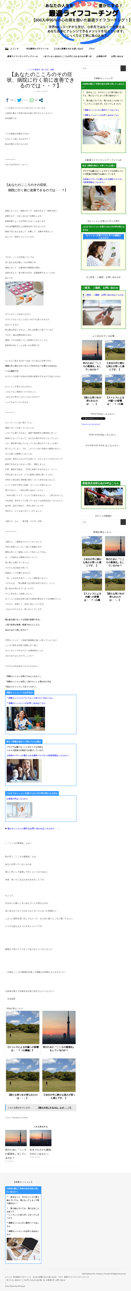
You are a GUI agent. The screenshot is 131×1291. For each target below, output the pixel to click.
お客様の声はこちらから (17, 798)
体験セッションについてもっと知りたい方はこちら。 (32, 698)
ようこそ (14, 48)
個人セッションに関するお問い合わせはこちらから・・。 (34, 828)
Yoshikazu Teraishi (20, 1117)
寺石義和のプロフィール (37, 48)
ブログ (92, 48)
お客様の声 (101, 56)
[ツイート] (22, 100)
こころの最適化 (34, 69)
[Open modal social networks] (41, 100)
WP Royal (21, 1286)
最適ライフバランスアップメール (22, 56)
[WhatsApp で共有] (33, 100)
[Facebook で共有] (9, 100)
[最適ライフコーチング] (6, 48)
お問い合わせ (117, 56)
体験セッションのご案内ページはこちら (102, 110)
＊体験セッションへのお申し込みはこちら (26, 703)
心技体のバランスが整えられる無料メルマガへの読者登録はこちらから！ (38, 755)
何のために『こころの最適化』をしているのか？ (15, 1153)
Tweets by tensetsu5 (90, 424)
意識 (52, 69)
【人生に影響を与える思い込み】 (68, 48)
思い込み (45, 69)
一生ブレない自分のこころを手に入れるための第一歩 (67, 56)
